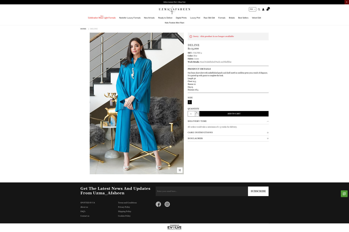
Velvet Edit (256, 18)
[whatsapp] (344, 193)
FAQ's (82, 211)
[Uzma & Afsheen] (174, 10)
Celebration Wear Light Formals (102, 18)
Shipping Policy (124, 211)
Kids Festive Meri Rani (174, 23)
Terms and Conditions (127, 203)
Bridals (232, 18)
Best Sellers (243, 18)
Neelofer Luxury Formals (130, 18)
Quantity (193, 109)
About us (84, 207)
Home (83, 29)
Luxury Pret (195, 18)
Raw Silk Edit (209, 18)
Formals (221, 18)
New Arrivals (149, 18)
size (190, 98)
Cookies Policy (124, 216)
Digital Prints (181, 18)
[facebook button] (158, 204)
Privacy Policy (124, 207)
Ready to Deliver (165, 18)
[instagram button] (167, 204)
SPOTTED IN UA (87, 203)
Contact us (84, 216)
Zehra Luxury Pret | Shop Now (174, 2)
